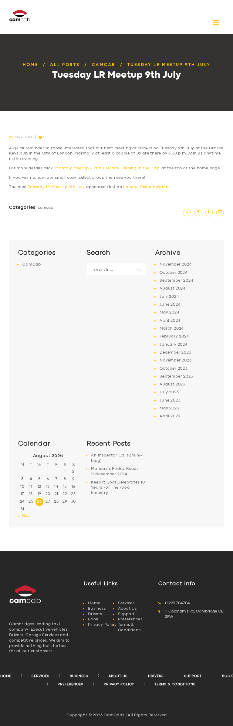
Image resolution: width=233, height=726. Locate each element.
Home (31, 64)
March (172, 328)
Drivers (95, 614)
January (174, 344)
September (176, 280)
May (169, 312)
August (173, 288)
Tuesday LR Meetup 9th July (56, 187)
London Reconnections (147, 187)
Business (97, 608)
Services (126, 603)
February (174, 336)
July (169, 296)
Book (93, 619)
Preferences (130, 619)
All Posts (65, 64)
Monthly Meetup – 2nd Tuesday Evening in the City (107, 168)
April (170, 320)
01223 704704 (177, 603)
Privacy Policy (102, 624)
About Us (127, 608)
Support (126, 614)
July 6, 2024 (23, 137)
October (174, 272)
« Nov (24, 515)
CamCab (103, 64)
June (170, 304)
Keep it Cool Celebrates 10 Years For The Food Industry (118, 488)
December (175, 352)
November (176, 264)
